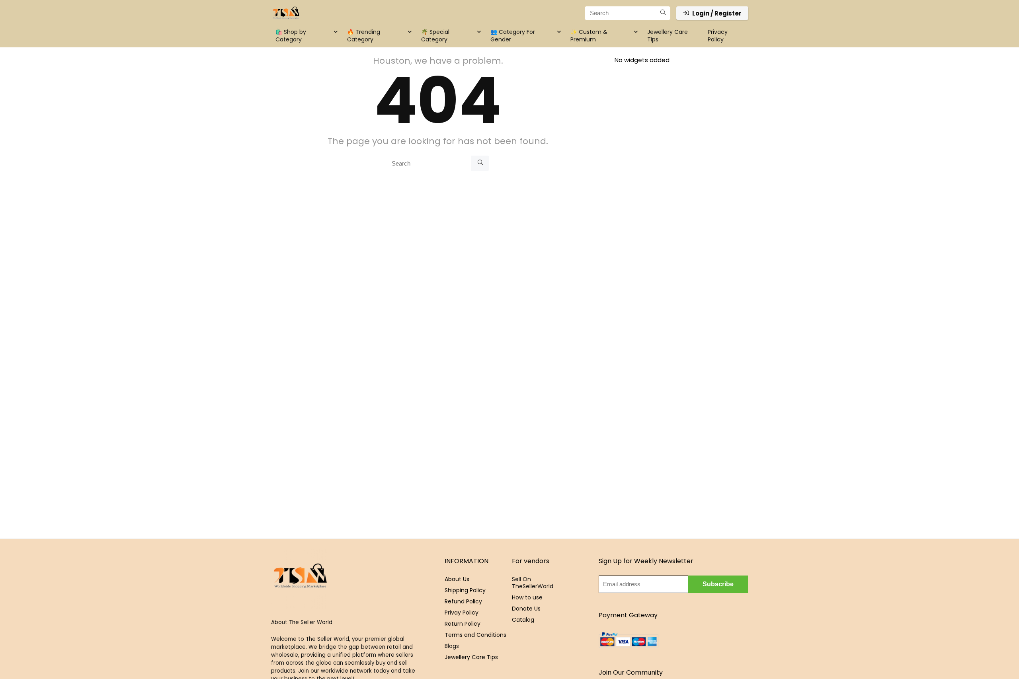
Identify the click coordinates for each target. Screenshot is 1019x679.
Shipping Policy (465, 590)
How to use (527, 597)
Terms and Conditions (475, 635)
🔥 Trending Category (363, 35)
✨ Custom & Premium (588, 35)
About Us (457, 579)
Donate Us (526, 609)
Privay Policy (461, 613)
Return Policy (462, 624)
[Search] (663, 13)
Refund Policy (463, 601)
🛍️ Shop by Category (290, 35)
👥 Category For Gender (512, 35)
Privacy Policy (718, 35)
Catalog (523, 620)
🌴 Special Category (435, 35)
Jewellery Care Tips (667, 35)
